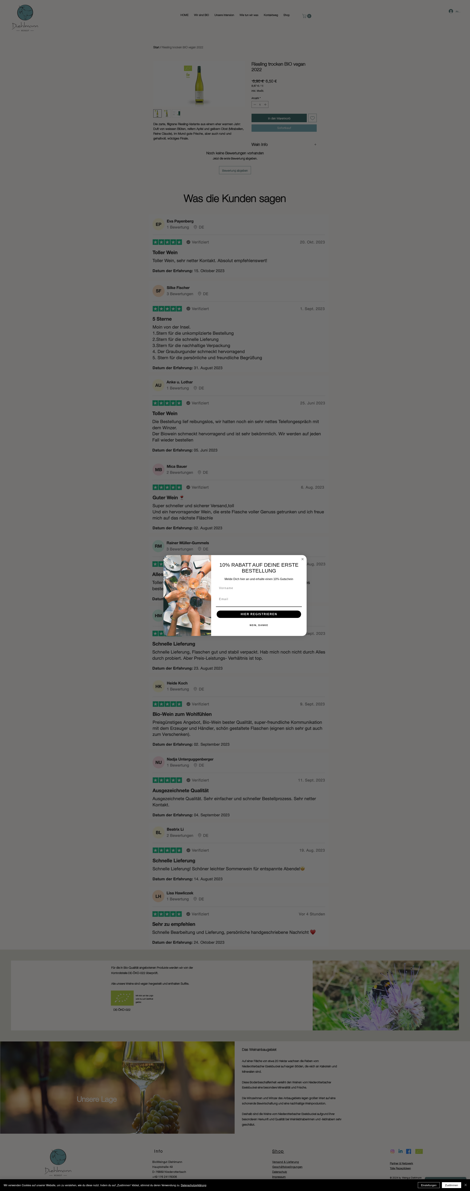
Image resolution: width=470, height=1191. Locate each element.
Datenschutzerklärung (193, 1185)
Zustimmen (451, 1185)
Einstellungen (429, 1185)
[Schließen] (465, 1185)
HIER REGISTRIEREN (259, 614)
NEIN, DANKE (259, 625)
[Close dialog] (302, 559)
